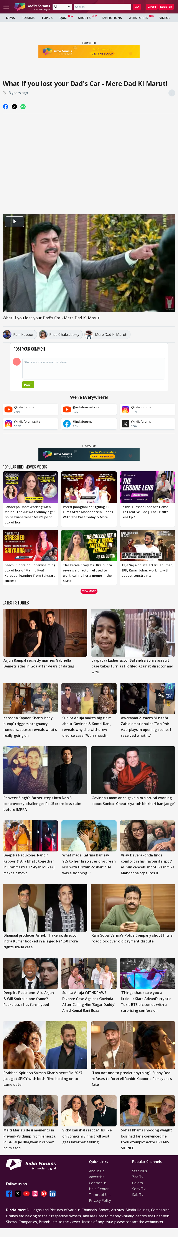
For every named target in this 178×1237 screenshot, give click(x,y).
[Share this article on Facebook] (6, 107)
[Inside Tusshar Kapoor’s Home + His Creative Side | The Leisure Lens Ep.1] (147, 487)
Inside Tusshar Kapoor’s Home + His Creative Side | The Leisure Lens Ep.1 (146, 512)
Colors (137, 1183)
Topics (47, 18)
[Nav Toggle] (6, 6)
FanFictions (112, 18)
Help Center (99, 1188)
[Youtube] (26, 1193)
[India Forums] (32, 7)
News (10, 18)
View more (89, 591)
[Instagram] (35, 1193)
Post (28, 385)
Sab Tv (137, 1194)
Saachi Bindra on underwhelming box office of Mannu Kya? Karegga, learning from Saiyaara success (30, 573)
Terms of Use (100, 1194)
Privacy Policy (100, 1200)
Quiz (63, 18)
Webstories (138, 18)
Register (166, 6)
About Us (96, 1171)
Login (152, 6)
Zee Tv (137, 1176)
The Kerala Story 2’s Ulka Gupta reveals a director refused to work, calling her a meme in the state (87, 573)
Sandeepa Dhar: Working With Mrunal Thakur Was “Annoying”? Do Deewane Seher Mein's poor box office (29, 514)
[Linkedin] (52, 1193)
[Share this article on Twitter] (14, 107)
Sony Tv (138, 1188)
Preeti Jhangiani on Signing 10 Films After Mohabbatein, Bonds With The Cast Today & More (88, 512)
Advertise (96, 1176)
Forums (28, 18)
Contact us (98, 1183)
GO (137, 6)
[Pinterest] (44, 1193)
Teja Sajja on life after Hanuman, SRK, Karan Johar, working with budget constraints (147, 570)
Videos (164, 18)
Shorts (84, 18)
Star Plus (139, 1171)
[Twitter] (18, 1193)
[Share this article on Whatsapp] (23, 107)
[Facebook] (9, 1193)
